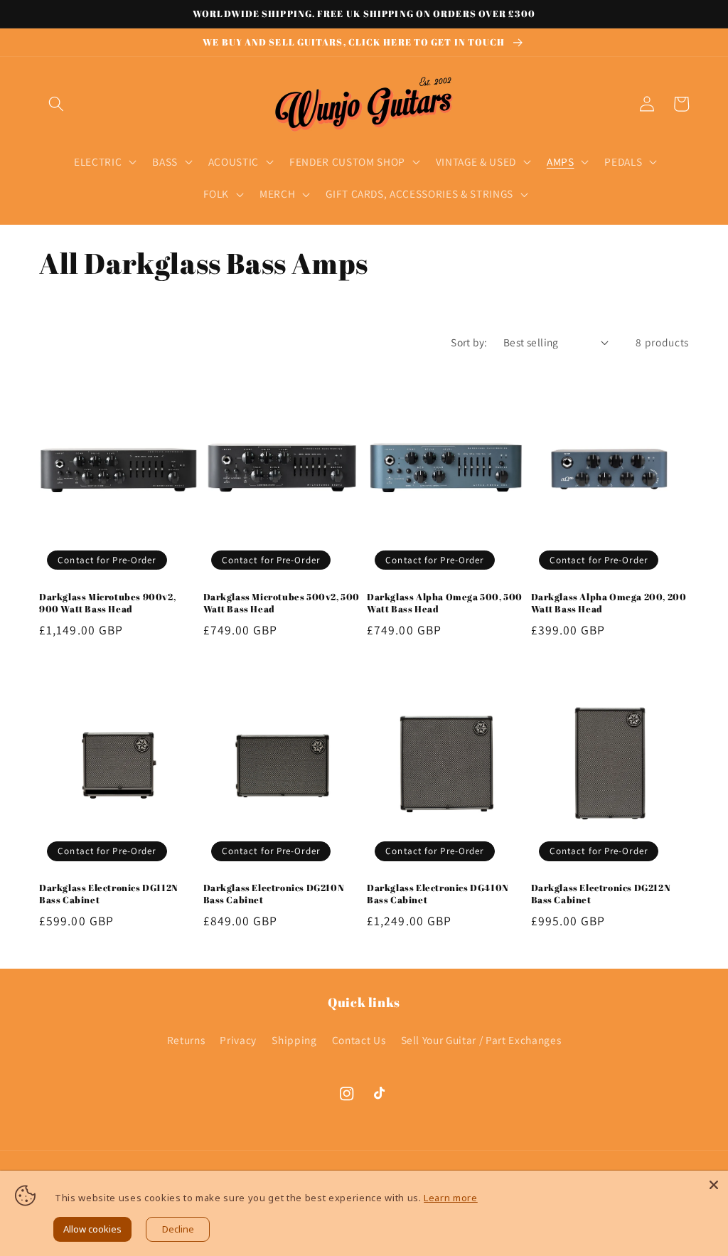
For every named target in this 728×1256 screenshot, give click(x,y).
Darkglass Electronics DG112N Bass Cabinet (108, 894)
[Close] (714, 1185)
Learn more (451, 1197)
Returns (186, 1040)
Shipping (294, 1040)
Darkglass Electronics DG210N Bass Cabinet (274, 894)
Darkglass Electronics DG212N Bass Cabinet (601, 894)
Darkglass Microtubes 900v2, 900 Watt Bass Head (107, 603)
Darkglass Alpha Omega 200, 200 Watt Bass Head (609, 603)
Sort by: (469, 342)
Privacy (238, 1040)
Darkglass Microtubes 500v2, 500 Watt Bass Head (281, 603)
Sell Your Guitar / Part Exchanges (481, 1040)
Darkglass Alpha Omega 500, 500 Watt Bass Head (445, 603)
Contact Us (359, 1040)
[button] (56, 104)
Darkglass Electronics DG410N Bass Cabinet (438, 894)
